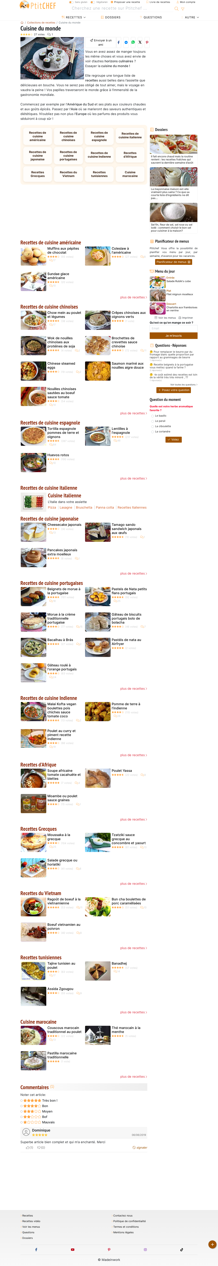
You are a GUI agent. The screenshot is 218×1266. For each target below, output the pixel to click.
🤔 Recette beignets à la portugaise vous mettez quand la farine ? (171, 366)
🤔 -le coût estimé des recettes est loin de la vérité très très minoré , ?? (173, 376)
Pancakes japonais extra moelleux (62, 552)
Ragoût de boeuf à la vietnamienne (64, 901)
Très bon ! (49, 1100)
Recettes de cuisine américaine (37, 136)
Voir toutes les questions (182, 384)
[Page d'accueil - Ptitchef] (22, 22)
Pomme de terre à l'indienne (126, 706)
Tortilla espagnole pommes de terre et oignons (63, 433)
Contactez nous (122, 1215)
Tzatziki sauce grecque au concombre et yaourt (129, 839)
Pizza (52, 507)
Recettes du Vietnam (68, 174)
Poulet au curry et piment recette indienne (61, 735)
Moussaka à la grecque (58, 837)
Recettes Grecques (38, 174)
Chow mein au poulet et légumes (64, 315)
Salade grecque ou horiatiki (62, 862)
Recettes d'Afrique (130, 154)
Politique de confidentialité (129, 1221)
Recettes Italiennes (132, 507)
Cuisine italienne (64, 495)
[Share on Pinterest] (147, 42)
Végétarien (102, 2)
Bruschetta (84, 507)
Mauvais (48, 1122)
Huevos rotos (58, 455)
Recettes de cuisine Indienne (99, 154)
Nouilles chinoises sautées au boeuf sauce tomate (61, 393)
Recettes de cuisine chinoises (68, 136)
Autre (189, 17)
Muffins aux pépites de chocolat (63, 250)
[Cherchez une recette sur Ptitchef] (176, 8)
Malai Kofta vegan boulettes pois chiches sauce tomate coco (61, 710)
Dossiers (112, 17)
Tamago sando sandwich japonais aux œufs (126, 529)
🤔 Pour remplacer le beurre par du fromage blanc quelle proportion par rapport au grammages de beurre (172, 354)
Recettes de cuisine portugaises (68, 155)
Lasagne (66, 507)
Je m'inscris (173, 335)
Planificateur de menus (172, 262)
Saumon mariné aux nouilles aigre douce (128, 365)
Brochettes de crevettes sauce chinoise (124, 342)
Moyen (47, 1111)
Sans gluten (81, 2)
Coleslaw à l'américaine (121, 250)
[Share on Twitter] (140, 42)
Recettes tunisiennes (99, 174)
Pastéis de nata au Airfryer (126, 642)
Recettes (73, 17)
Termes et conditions (126, 1226)
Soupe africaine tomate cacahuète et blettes (64, 775)
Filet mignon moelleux (179, 294)
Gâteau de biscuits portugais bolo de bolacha (126, 618)
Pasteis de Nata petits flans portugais (129, 591)
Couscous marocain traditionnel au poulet (64, 1030)
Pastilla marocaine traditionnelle (62, 1055)
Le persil (160, 420)
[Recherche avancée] (183, 9)
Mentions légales (123, 1232)
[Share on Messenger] (126, 42)
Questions (152, 17)
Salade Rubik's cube (178, 281)
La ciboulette (163, 426)
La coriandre (162, 431)
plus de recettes (132, 297)
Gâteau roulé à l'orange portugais (62, 667)
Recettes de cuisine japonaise (37, 155)
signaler (141, 1147)
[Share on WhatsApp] (133, 42)
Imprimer (187, 317)
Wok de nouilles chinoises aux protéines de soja (61, 342)
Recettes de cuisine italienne (130, 135)
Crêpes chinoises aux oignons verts (129, 315)
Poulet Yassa (122, 771)
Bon (44, 1106)
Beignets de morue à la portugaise (63, 591)
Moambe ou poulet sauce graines (62, 798)
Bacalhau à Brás (60, 640)
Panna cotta (105, 507)
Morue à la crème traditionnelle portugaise (61, 618)
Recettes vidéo (31, 1221)
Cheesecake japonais (64, 525)
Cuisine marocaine (130, 174)
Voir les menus (167, 317)
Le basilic (160, 415)
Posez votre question (175, 390)
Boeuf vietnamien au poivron (63, 927)
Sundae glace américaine (58, 276)
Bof (44, 1117)
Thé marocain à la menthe (126, 1030)
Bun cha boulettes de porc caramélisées (129, 901)
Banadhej (119, 963)
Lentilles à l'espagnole (121, 431)
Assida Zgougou (60, 989)
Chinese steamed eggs (61, 365)
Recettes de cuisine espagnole (99, 136)
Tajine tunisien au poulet (61, 965)
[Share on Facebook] (118, 42)
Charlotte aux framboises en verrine (181, 309)
